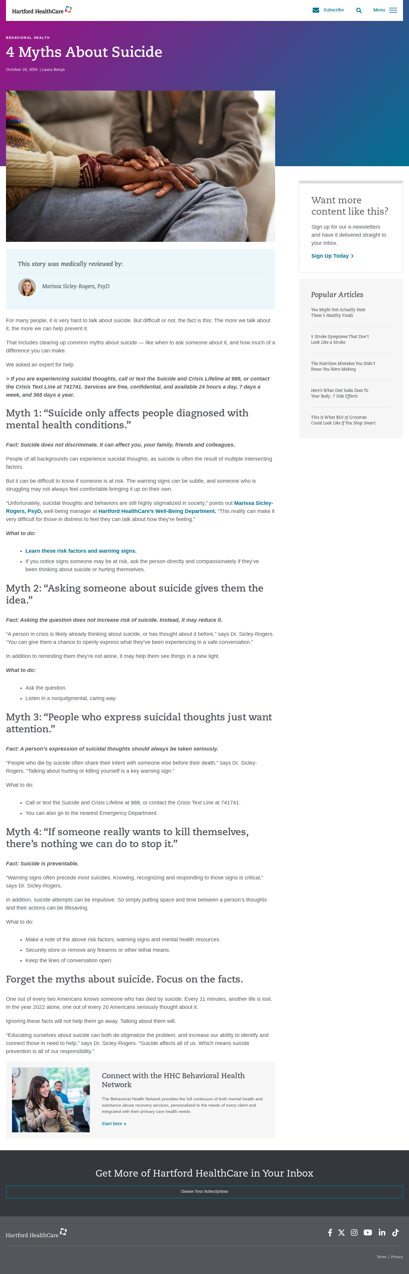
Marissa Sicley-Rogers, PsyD (76, 287)
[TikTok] (395, 1232)
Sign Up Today (330, 256)
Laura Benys (53, 70)
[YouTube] (368, 1232)
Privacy (397, 1257)
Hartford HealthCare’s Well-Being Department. (157, 511)
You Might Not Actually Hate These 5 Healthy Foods (338, 313)
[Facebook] (330, 1232)
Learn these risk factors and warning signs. (81, 551)
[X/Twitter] (341, 1232)
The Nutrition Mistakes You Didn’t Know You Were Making (343, 367)
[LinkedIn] (382, 1232)
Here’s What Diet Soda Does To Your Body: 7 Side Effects (339, 394)
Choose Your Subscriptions (204, 1192)
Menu (379, 10)
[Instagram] (354, 1232)
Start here (112, 1124)
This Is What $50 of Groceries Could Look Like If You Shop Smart (343, 420)
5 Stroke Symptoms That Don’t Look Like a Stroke (340, 340)
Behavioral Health (28, 37)
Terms (382, 1257)
